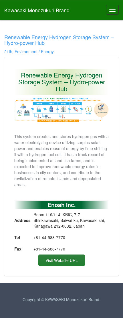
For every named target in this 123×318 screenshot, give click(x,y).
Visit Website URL (61, 260)
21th (8, 51)
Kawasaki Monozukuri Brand (37, 10)
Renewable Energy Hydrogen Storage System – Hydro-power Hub (59, 39)
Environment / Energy (34, 51)
